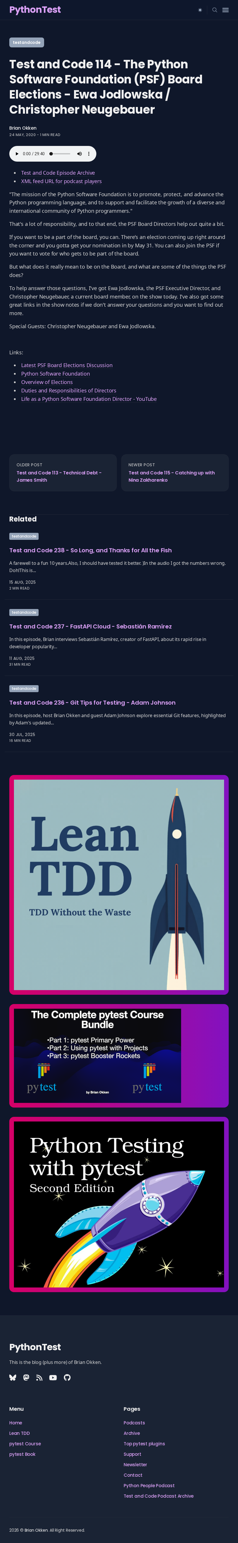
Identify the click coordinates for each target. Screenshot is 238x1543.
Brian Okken (23, 128)
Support (132, 1454)
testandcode (27, 42)
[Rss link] (39, 1377)
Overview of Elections (47, 381)
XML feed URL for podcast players (61, 181)
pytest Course (25, 1444)
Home (15, 1423)
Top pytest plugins (144, 1444)
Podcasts (134, 1423)
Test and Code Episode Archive (58, 172)
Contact (133, 1475)
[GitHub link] (67, 1377)
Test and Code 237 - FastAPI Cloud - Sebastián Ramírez (90, 626)
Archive (132, 1433)
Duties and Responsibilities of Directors (68, 390)
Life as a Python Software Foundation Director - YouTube (89, 398)
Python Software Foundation (55, 373)
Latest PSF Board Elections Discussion (67, 365)
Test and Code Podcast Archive (159, 1496)
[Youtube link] (53, 1377)
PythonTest (35, 9)
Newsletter (135, 1465)
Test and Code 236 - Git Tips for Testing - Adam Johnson (92, 702)
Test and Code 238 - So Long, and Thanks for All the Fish (90, 550)
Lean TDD (19, 1433)
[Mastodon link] (26, 1377)
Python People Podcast (149, 1486)
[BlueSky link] (13, 1377)
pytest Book (22, 1454)
